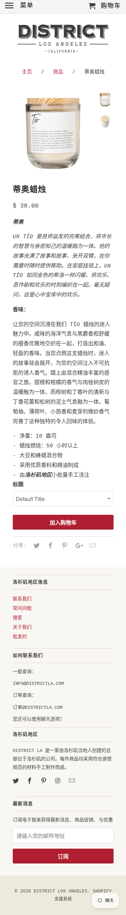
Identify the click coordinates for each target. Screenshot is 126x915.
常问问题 (22, 608)
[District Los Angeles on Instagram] (58, 781)
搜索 (17, 618)
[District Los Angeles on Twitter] (16, 781)
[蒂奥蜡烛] (53, 132)
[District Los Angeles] (63, 40)
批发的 (20, 636)
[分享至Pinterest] (63, 546)
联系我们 (22, 599)
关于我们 (22, 627)
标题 (18, 485)
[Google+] (77, 546)
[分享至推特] (35, 546)
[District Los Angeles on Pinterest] (44, 781)
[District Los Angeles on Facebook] (30, 781)
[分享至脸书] (49, 546)
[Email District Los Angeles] (72, 781)
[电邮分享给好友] (91, 546)
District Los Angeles (60, 891)
